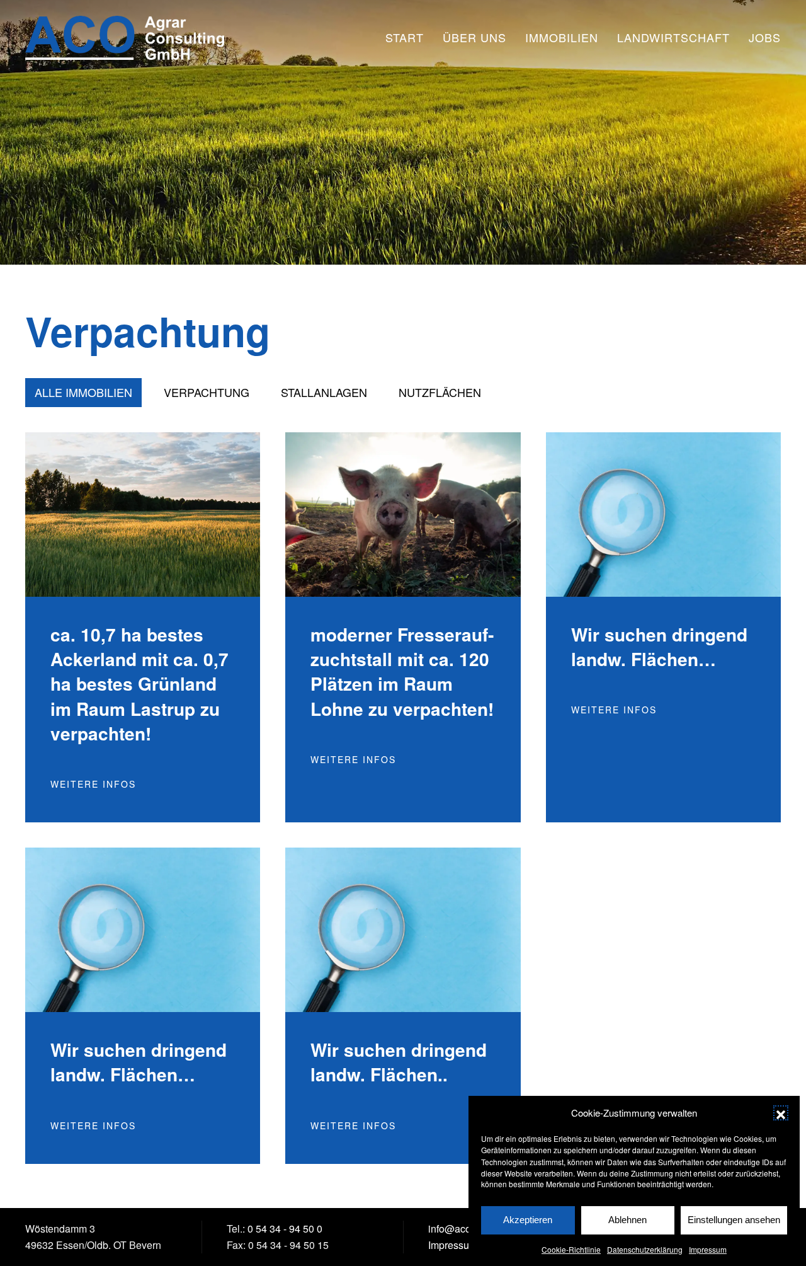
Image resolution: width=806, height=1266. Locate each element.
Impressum (708, 1248)
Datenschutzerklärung (645, 1248)
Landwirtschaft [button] (673, 37)
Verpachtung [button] (206, 392)
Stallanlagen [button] (324, 392)
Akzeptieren (527, 1219)
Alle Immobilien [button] (83, 392)
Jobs (765, 37)
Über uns (474, 37)
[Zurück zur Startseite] (124, 37)
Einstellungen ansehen (734, 1219)
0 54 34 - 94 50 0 (284, 1228)
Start (404, 37)
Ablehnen (627, 1219)
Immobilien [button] (561, 37)
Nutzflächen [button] (440, 392)
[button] (781, 1113)
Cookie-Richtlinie (571, 1248)
